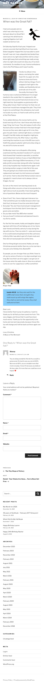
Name (5, 423)
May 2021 (6, 572)
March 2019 (7, 618)
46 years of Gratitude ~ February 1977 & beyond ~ (21, 513)
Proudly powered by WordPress (24, 680)
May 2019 (6, 609)
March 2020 (7, 597)
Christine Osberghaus (27, 18)
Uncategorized (8, 639)
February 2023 (8, 551)
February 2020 (8, 601)
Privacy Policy (7, 680)
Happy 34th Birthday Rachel (13, 532)
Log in (5, 652)
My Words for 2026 (10, 507)
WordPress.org (8, 664)
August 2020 (8, 584)
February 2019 (8, 622)
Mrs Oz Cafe (13, 3)
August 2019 (7, 605)
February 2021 (8, 580)
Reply (12, 375)
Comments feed (9, 660)
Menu (23, 11)
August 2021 (7, 563)
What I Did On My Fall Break (13, 519)
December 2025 (9, 546)
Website (6, 444)
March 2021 (7, 576)
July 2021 (6, 567)
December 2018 (9, 626)
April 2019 (7, 613)
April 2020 (7, 593)
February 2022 (8, 559)
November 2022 (9, 555)
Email (5, 433)
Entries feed (7, 656)
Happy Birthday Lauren (11, 525)
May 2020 (6, 588)
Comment (7, 395)
